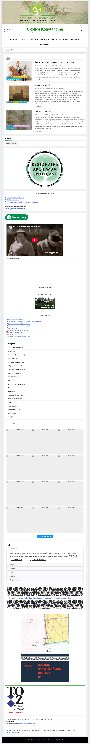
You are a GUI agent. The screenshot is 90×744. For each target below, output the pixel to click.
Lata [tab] (11, 572)
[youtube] (7, 32)
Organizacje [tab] (14, 580)
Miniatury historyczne (15, 332)
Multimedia (75, 39)
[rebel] (5, 32)
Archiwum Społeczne (59, 39)
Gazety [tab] (12, 568)
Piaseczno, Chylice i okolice (22, 126)
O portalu (24, 39)
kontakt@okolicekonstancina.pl (15, 209)
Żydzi (9, 417)
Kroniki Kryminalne (13, 373)
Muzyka (10, 380)
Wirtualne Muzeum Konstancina (18, 330)
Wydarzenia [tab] (14, 549)
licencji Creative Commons (26, 724)
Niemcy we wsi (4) (42, 85)
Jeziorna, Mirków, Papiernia (16, 362)
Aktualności (13, 39)
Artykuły (44, 39)
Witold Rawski (40, 66)
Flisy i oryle (11, 358)
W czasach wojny (13, 409)
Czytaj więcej (38, 80)
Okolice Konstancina (45, 29)
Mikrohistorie (12, 377)
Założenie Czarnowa (43, 111)
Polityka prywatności (13, 732)
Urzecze (10, 334)
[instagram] (7, 30)
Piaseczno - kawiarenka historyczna (19, 324)
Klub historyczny (45, 44)
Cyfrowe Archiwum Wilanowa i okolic (19, 336)
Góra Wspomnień (13, 328)
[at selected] (9, 30)
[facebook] (5, 30)
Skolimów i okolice (13, 200)
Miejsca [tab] (12, 565)
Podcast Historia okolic (15, 399)
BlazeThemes (63, 740)
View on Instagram (46, 536)
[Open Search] (85, 30)
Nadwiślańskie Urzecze (13, 79)
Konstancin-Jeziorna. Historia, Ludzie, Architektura (22, 202)
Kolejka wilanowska (13, 366)
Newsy (10, 388)
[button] (19, 441)
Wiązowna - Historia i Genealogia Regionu (21, 326)
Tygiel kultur (23, 102)
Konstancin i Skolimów (20, 77)
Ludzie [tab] (12, 576)
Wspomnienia (12, 413)
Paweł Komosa (40, 88)
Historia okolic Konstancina (15, 198)
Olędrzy (16, 102)
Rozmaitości (11, 402)
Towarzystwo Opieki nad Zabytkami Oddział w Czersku (25, 322)
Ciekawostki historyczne (15, 355)
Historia (34, 39)
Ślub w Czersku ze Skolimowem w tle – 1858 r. (54, 62)
